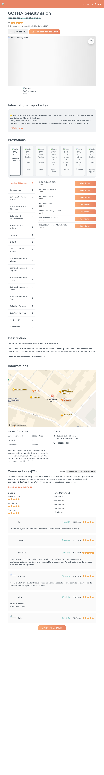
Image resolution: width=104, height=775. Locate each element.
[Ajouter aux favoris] (91, 41)
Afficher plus (17, 128)
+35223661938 (63, 443)
